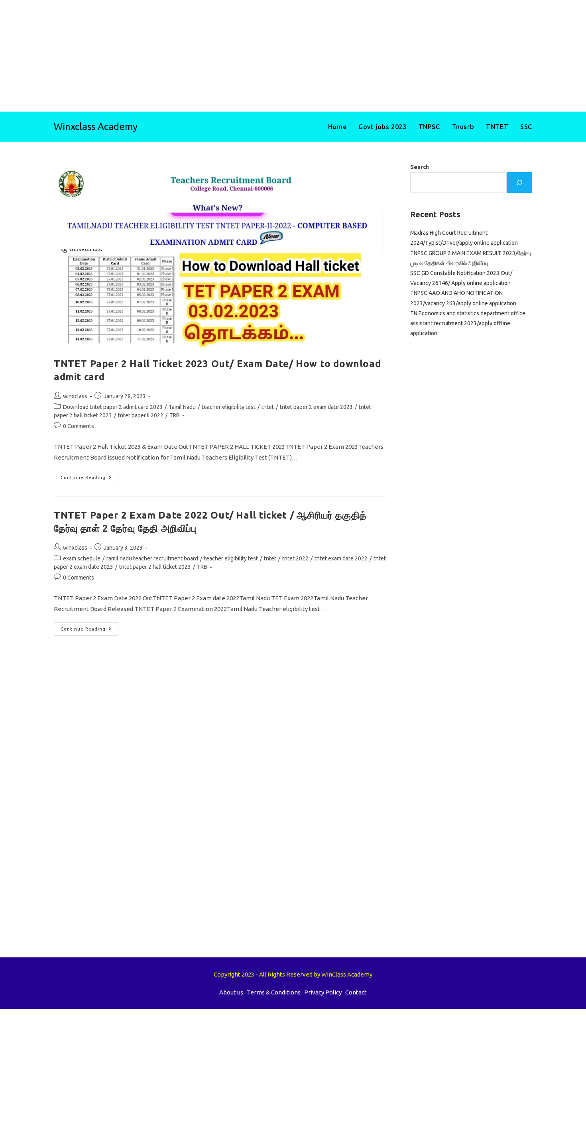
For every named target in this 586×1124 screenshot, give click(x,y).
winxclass (75, 396)
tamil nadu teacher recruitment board (152, 558)
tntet (268, 407)
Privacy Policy (323, 992)
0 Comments (78, 426)
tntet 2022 (295, 558)
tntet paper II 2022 (140, 415)
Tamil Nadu (182, 407)
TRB (174, 415)
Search (419, 167)
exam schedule (81, 558)
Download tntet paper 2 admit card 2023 (113, 407)
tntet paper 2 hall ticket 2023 (155, 567)
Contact (356, 992)
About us (231, 992)
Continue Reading (89, 479)
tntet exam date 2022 (341, 558)
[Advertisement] (239, 56)
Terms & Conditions (274, 992)
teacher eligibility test (229, 407)
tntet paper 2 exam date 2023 (316, 407)
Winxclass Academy (96, 126)
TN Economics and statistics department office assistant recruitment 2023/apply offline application (467, 323)
